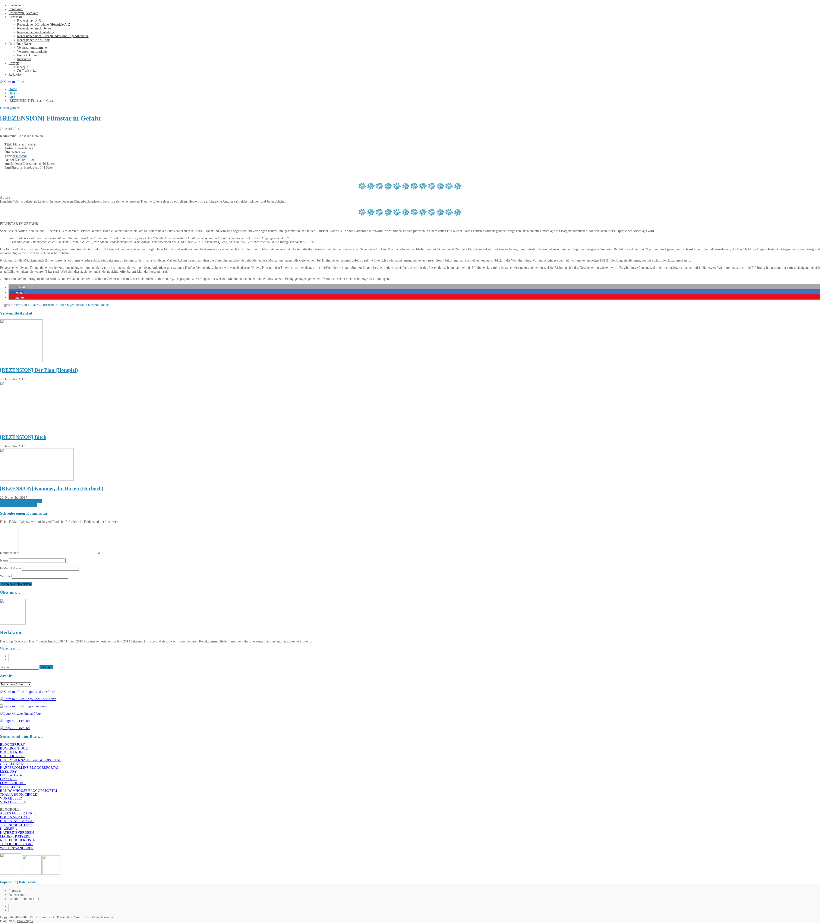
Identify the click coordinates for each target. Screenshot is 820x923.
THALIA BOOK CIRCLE (18, 794)
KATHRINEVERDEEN (17, 832)
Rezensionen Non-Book (33, 40)
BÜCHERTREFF (12, 756)
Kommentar (9, 553)
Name (4, 560)
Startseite (15, 5)
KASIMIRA (8, 828)
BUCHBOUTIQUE (14, 748)
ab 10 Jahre (31, 305)
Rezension (16, 17)
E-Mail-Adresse (10, 568)
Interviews (24, 59)
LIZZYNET (8, 779)
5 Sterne (16, 305)
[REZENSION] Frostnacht (18, 505)
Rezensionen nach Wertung (35, 32)
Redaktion (15, 74)
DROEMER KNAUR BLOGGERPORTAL (30, 760)
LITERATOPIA (11, 775)
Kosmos (21, 156)
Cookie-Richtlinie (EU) (24, 899)
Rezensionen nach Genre (34, 28)
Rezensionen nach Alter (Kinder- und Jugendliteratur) (53, 36)
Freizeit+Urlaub (27, 55)
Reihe (105, 305)
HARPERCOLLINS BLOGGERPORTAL (29, 767)
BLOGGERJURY (12, 744)
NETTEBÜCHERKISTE (17, 840)
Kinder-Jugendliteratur (71, 305)
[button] (17, 287)
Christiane (47, 305)
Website (5, 576)
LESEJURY (8, 771)
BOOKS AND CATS (15, 817)
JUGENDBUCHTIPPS (16, 825)
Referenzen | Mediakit (23, 13)
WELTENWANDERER (17, 848)
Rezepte (14, 63)
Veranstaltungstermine (32, 47)
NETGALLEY (10, 787)
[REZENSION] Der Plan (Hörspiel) (39, 370)
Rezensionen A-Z (29, 20)
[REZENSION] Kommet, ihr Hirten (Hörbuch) (51, 488)
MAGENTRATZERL (15, 836)
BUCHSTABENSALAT (17, 821)
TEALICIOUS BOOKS (16, 844)
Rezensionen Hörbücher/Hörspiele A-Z (43, 24)
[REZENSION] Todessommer (20, 501)
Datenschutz (17, 895)
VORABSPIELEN (13, 802)
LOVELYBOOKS (13, 783)
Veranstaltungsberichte (32, 51)
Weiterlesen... (11, 648)
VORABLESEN (11, 798)
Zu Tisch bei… (27, 70)
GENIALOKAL (11, 764)
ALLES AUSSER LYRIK (18, 813)
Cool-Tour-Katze (20, 44)
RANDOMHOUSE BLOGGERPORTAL (29, 790)
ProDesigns (25, 921)
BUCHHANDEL (12, 752)
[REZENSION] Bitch (23, 437)
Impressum (16, 9)
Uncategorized (10, 108)
